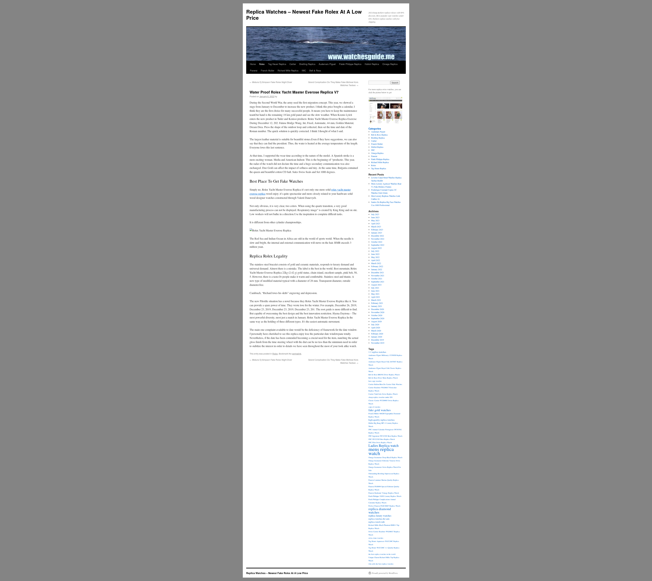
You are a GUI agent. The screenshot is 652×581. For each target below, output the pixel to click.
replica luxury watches (379, 515)
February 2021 (377, 303)
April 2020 (375, 327)
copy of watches (374, 407)
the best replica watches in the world (381, 554)
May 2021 (375, 293)
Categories (374, 128)
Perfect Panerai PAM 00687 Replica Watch (384, 506)
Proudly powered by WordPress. (385, 573)
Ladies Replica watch (383, 445)
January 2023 (376, 232)
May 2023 (375, 220)
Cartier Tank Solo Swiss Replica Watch (382, 394)
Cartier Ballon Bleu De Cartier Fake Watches (385, 384)
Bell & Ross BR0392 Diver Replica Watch (384, 374)
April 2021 (375, 297)
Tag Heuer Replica (277, 64)
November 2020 (377, 312)
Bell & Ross (315, 70)
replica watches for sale (379, 518)
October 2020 (376, 315)
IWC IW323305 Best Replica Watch (381, 439)
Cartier (292, 64)
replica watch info (376, 521)
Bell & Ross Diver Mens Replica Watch (383, 378)
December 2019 (377, 339)
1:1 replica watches (377, 351)
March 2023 (376, 226)
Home (253, 64)
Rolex (262, 64)
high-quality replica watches (381, 419)
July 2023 (375, 214)
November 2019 (377, 342)
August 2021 (376, 284)
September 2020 (377, 318)
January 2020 (376, 336)
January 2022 (376, 269)
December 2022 (377, 235)
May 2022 (375, 257)
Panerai (253, 70)
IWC (304, 70)
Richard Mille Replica (288, 70)
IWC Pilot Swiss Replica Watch (380, 442)
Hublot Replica (372, 64)
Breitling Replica (307, 64)
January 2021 (376, 306)
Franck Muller (267, 70)
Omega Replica (389, 64)
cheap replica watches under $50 (380, 397)
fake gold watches (379, 410)
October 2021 (376, 278)
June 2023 (375, 217)
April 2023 (375, 223)
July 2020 (375, 324)
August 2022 (376, 248)
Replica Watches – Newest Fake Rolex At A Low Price (304, 14)
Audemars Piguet (327, 64)
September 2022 (377, 244)
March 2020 (376, 330)
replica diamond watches (379, 511)
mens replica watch (381, 451)
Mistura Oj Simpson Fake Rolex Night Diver (271, 82)
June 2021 (375, 290)
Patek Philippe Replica (350, 64)
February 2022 (377, 266)
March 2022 (376, 263)
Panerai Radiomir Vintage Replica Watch (383, 493)
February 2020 (377, 333)
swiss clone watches (375, 538)
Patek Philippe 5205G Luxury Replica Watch (384, 496)
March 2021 (376, 300)
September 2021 (377, 281)
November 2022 (377, 238)
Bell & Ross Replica (379, 134)
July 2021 (375, 287)
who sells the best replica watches (380, 564)
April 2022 (375, 260)
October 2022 (376, 241)
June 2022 (375, 254)
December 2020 (377, 309)
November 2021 (377, 275)
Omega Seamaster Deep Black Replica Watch (385, 457)
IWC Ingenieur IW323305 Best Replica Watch (385, 436)
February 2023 (377, 229)
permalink (296, 353)
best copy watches (375, 381)
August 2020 (376, 321)
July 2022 (375, 251)
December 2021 (377, 272)
